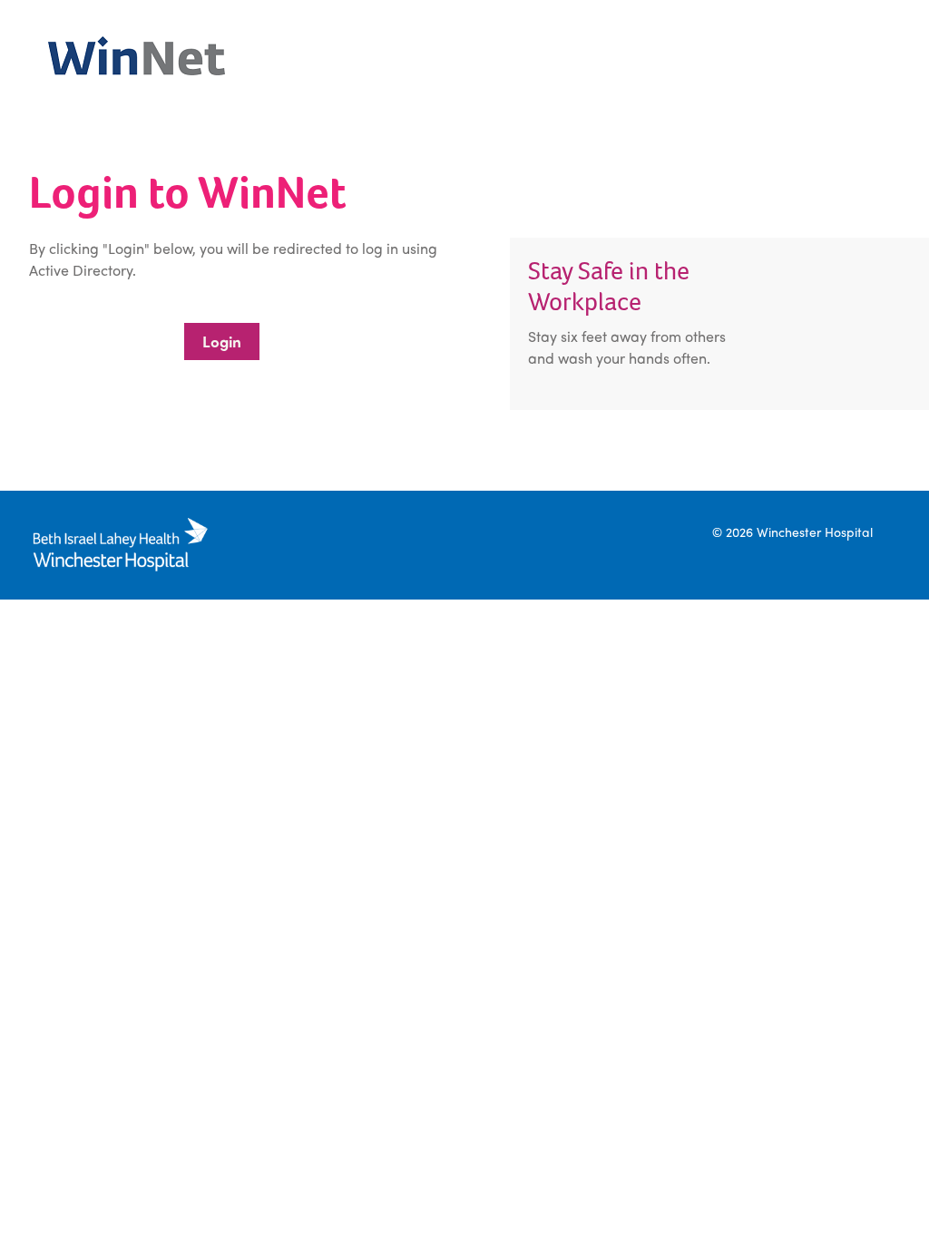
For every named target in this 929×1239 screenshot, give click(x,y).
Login (221, 341)
